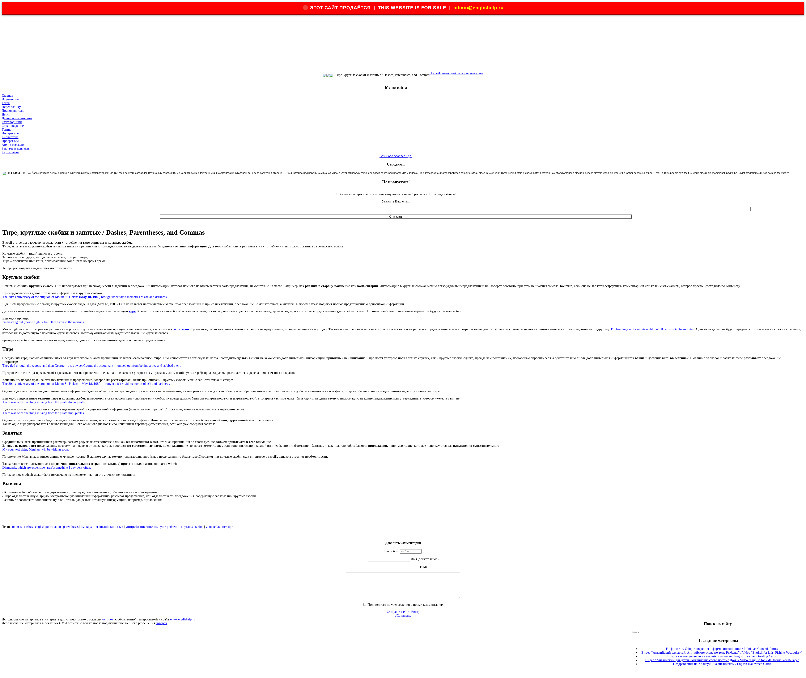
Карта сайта (10, 152)
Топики (7, 129)
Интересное (10, 133)
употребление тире (219, 526)
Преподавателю (13, 110)
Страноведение (13, 125)
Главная (7, 95)
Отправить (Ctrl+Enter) (403, 612)
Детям (6, 114)
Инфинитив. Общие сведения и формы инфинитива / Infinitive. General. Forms (722, 648)
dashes (28, 526)
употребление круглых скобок (181, 526)
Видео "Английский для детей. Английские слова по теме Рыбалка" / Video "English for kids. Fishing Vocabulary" (721, 652)
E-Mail (424, 567)
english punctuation (48, 526)
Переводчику (11, 107)
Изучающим (446, 73)
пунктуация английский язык (102, 526)
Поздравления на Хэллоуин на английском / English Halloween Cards (722, 664)
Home (433, 73)
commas (16, 526)
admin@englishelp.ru (479, 7)
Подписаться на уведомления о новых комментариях (406, 604)
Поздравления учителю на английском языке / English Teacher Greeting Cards (722, 656)
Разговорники (12, 122)
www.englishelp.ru (182, 619)
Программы (10, 141)
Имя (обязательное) (424, 559)
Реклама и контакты (16, 148)
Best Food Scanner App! (395, 156)
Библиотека (10, 137)
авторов (108, 619)
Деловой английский (17, 118)
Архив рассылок (13, 144)
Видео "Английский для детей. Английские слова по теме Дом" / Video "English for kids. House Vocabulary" (722, 660)
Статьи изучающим (469, 73)
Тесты (6, 103)
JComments (403, 615)
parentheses (71, 526)
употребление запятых (142, 526)
